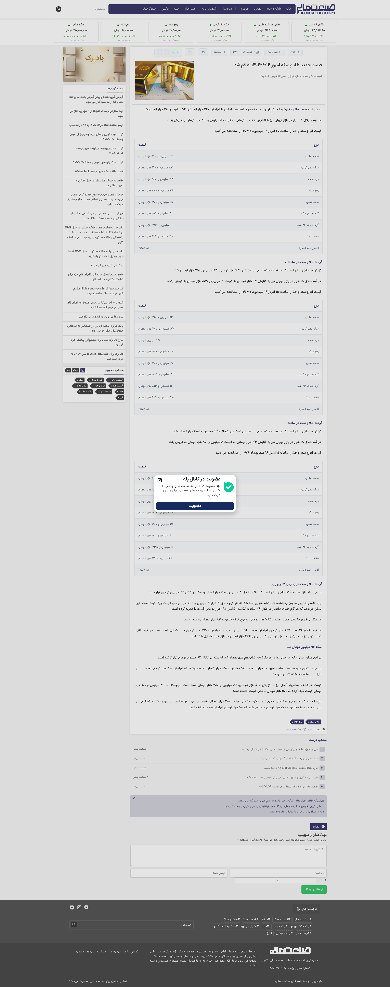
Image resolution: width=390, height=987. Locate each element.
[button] (159, 480)
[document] (195, 493)
